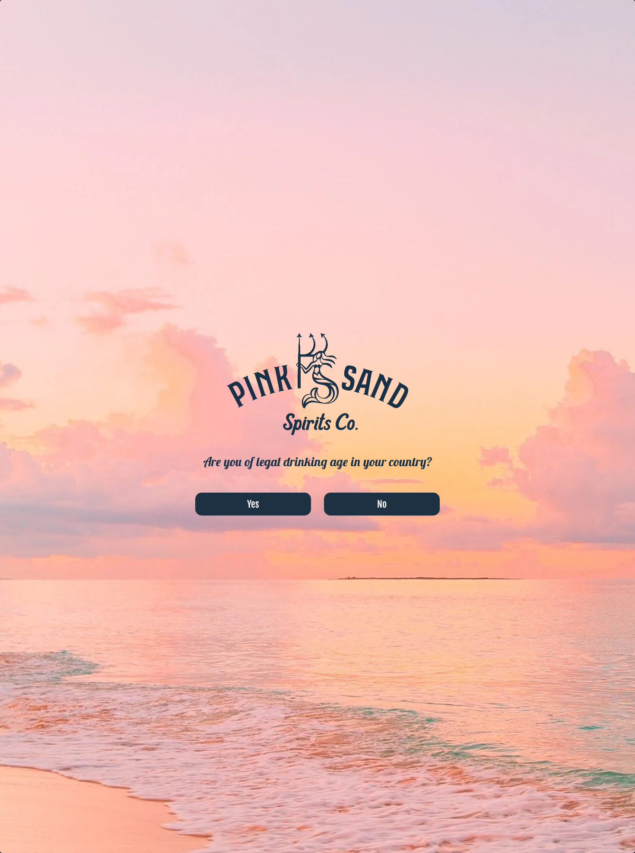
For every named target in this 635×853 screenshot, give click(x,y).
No (382, 504)
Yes (253, 504)
